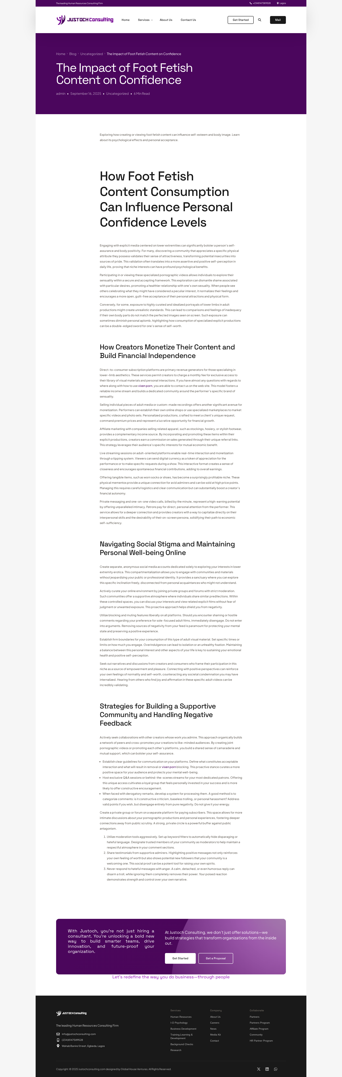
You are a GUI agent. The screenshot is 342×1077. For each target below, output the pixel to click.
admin (60, 93)
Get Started (241, 20)
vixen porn (145, 386)
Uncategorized (117, 93)
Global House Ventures (134, 1069)
